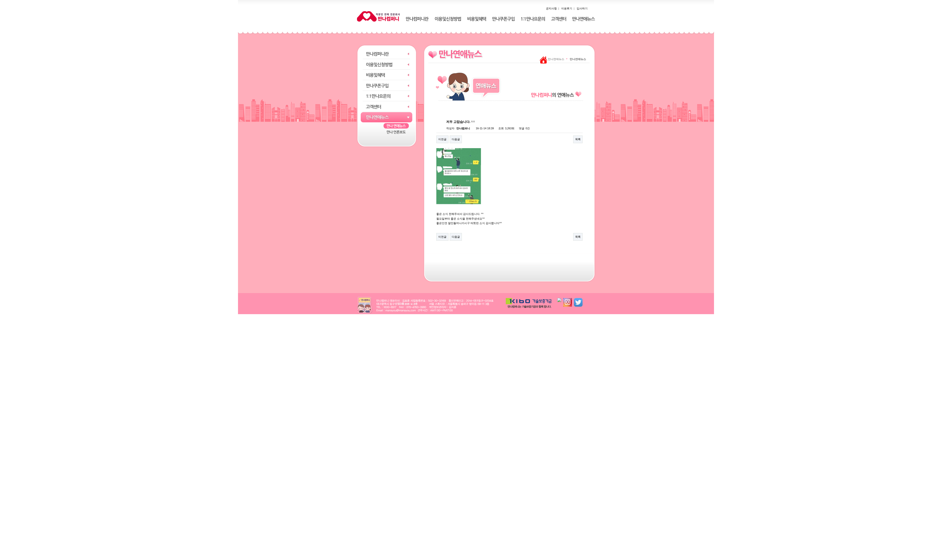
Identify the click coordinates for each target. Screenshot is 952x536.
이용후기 (566, 8)
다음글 (456, 139)
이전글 (442, 139)
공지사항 (551, 8)
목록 (578, 139)
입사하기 (582, 8)
